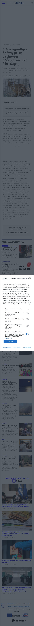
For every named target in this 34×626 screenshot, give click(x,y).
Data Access (17, 347)
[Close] (30, 278)
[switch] (27, 313)
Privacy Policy (27, 347)
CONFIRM (10, 341)
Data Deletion (7, 347)
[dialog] (17, 313)
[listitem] (17, 309)
